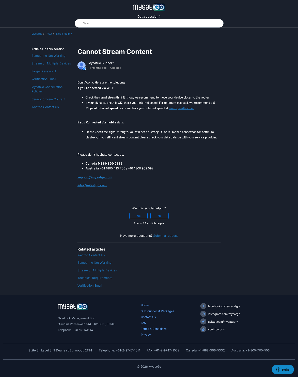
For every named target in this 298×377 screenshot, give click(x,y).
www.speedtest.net (181, 108)
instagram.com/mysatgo (224, 314)
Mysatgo (36, 33)
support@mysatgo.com (94, 177)
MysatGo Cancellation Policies (47, 89)
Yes (138, 215)
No (159, 215)
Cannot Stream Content (48, 99)
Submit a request (165, 236)
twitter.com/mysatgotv (223, 321)
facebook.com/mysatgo (224, 306)
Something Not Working (48, 56)
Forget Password (43, 71)
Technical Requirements (94, 278)
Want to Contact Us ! (45, 107)
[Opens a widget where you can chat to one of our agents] (283, 370)
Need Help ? (64, 33)
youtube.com (216, 329)
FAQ (49, 33)
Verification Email (43, 79)
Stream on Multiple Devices (51, 63)
